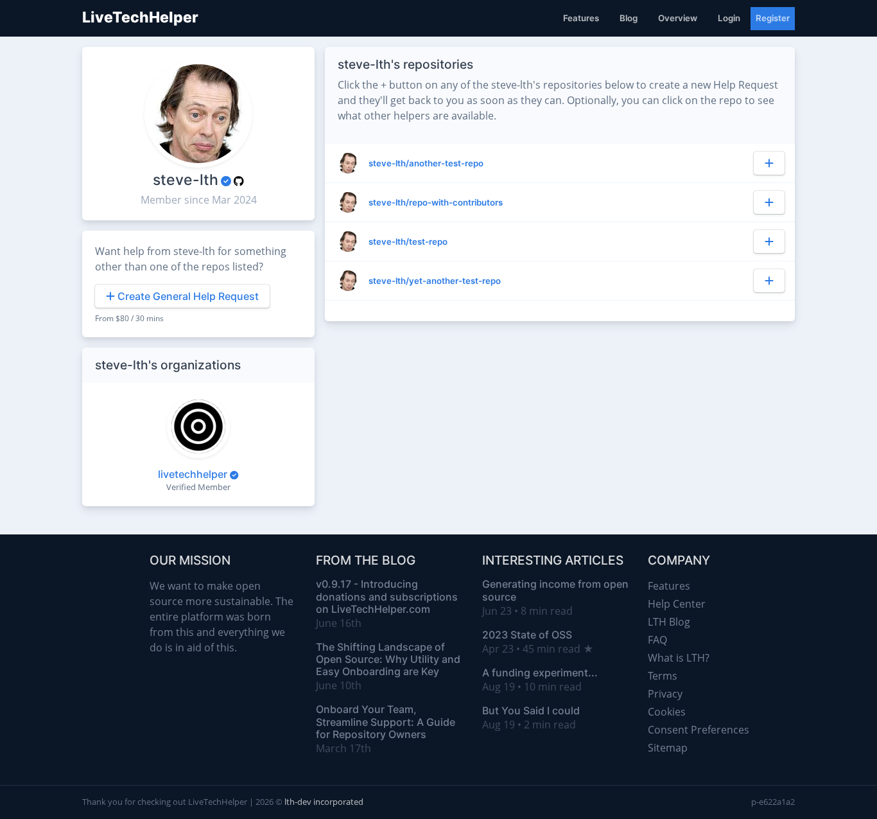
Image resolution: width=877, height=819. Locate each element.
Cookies (667, 712)
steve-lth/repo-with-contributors (436, 202)
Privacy (665, 694)
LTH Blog (669, 622)
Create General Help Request (187, 296)
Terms (662, 676)
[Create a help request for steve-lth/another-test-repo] (769, 163)
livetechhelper (192, 474)
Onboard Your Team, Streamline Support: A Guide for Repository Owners (385, 721)
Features (581, 18)
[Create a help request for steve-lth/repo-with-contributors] (769, 202)
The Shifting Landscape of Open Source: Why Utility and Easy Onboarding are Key (388, 659)
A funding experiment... (540, 672)
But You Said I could (531, 710)
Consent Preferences (698, 730)
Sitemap (668, 748)
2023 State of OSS (527, 634)
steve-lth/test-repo (408, 241)
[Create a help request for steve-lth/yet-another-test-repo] (769, 280)
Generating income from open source (555, 590)
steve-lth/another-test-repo (426, 163)
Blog (629, 18)
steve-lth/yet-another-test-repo (435, 281)
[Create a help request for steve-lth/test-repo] (769, 241)
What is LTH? (678, 658)
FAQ (657, 640)
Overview (677, 18)
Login (729, 18)
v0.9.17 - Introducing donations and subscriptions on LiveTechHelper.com (387, 596)
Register (773, 18)
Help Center (677, 604)
